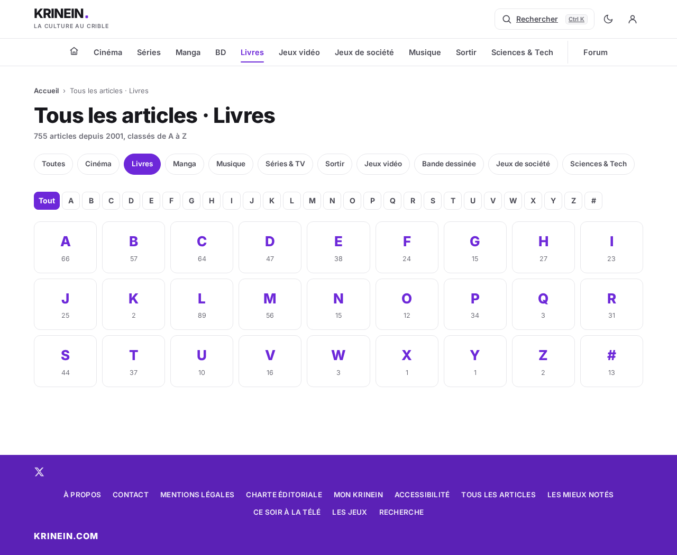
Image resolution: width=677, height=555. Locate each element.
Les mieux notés (580, 494)
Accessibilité (422, 494)
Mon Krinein (358, 494)
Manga (188, 52)
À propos (82, 494)
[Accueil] (74, 51)
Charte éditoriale (284, 494)
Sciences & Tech (522, 52)
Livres (252, 52)
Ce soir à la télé (287, 512)
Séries (149, 52)
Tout (47, 200)
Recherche (401, 512)
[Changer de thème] (608, 19)
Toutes (53, 163)
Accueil (46, 90)
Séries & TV (285, 163)
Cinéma (108, 52)
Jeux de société (364, 52)
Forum (595, 52)
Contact (131, 494)
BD (220, 52)
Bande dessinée (449, 163)
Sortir (466, 52)
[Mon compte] (632, 19)
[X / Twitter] (39, 472)
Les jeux (349, 512)
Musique (425, 52)
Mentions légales (197, 494)
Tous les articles (498, 494)
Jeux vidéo (299, 52)
